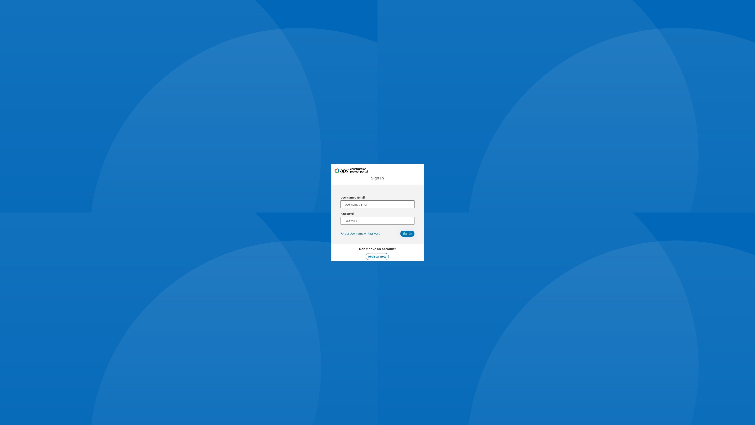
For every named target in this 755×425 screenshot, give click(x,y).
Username (356, 233)
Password (347, 213)
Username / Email (353, 197)
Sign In (407, 233)
